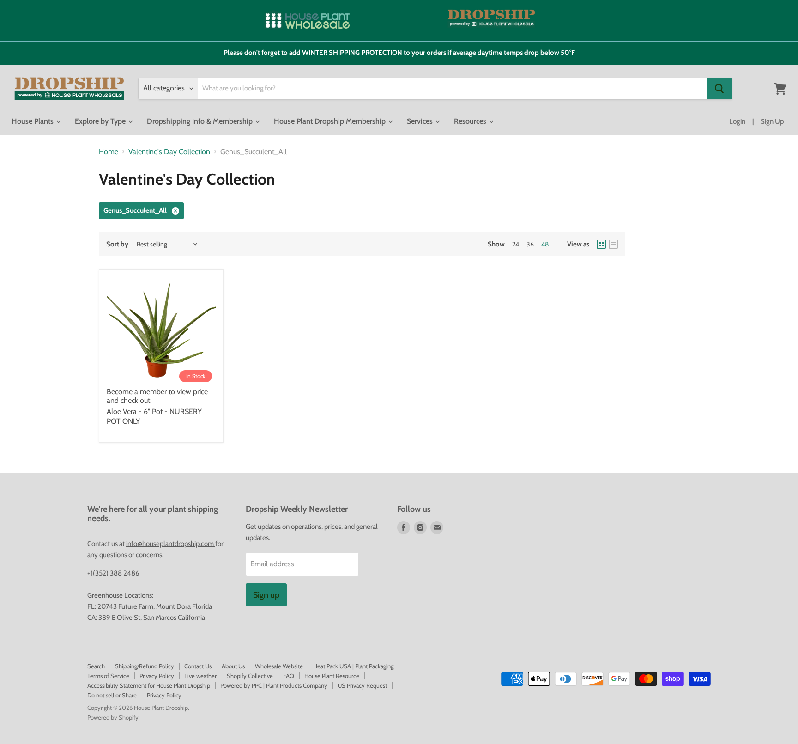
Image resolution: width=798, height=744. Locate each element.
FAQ (288, 675)
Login (737, 121)
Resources (471, 121)
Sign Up (772, 121)
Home (108, 152)
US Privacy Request (362, 685)
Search (96, 666)
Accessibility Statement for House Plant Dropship (148, 685)
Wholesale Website (279, 666)
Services (421, 121)
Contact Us (198, 666)
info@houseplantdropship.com (170, 544)
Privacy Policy (156, 675)
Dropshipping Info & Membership (200, 121)
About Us (233, 666)
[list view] (613, 244)
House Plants (33, 121)
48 (545, 244)
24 (515, 244)
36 (530, 244)
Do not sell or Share (112, 695)
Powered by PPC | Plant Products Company (273, 685)
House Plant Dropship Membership (330, 121)
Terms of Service (108, 675)
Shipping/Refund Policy (144, 666)
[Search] (719, 88)
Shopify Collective (250, 675)
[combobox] (452, 88)
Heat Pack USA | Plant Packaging (353, 666)
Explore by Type (101, 121)
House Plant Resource (331, 675)
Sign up (266, 595)
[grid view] (601, 244)
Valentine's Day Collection (169, 152)
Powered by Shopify (113, 717)
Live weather (200, 675)
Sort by (117, 244)
